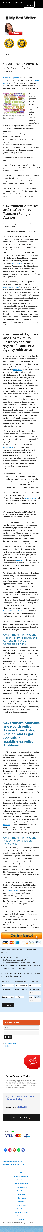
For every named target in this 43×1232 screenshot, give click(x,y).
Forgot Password (11, 1043)
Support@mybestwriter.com (13, 1161)
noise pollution (17, 263)
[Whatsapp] (19, 1150)
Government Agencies (11, 78)
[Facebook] (5, 1150)
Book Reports (21, 1180)
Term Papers (21, 1194)
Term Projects (21, 1209)
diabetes (19, 560)
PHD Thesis (21, 1201)
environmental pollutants (29, 474)
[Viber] (23, 1150)
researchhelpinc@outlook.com (11, 2)
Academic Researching (21, 1176)
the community (15, 774)
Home (21, 1173)
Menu (7, 54)
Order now (9, 1046)
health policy (17, 369)
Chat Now (29, 5)
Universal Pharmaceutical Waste (14, 611)
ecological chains (30, 498)
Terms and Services (21, 1212)
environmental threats (11, 287)
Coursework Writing (21, 1183)
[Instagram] (10, 1150)
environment (26, 250)
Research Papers (21, 1205)
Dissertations (21, 1191)
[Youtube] (14, 1150)
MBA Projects (21, 1198)
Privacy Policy (21, 1216)
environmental (8, 447)
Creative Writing (21, 1187)
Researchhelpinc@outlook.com (14, 1164)
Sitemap (21, 1219)
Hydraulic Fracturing (13, 890)
